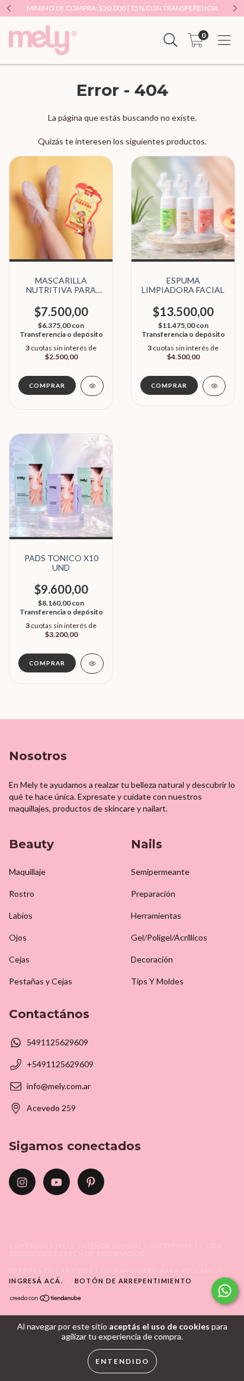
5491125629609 (57, 1042)
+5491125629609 (60, 1064)
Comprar (169, 385)
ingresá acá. (36, 1281)
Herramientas (156, 915)
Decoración (152, 959)
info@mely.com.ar (59, 1086)
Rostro (21, 894)
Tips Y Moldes (157, 981)
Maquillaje (27, 872)
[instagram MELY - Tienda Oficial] (22, 1181)
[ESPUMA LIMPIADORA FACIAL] (214, 386)
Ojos (18, 937)
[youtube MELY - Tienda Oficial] (56, 1181)
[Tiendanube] (46, 1299)
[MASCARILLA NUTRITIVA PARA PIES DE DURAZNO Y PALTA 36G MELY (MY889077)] (92, 386)
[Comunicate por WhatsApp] (224, 1290)
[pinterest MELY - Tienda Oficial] (91, 1181)
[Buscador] (170, 40)
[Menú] (224, 40)
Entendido (122, 1361)
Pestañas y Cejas (40, 981)
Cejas (19, 959)
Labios (21, 915)
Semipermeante (160, 872)
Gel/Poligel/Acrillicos (169, 937)
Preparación (153, 894)
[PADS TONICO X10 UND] (92, 664)
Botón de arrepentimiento (133, 1281)
